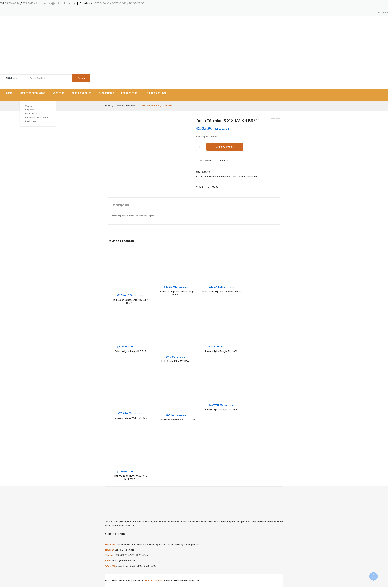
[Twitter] (228, 187)
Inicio (107, 106)
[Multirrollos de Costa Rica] (15, 33)
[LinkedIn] (242, 187)
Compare (224, 160)
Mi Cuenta (383, 12)
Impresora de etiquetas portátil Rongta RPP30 (176, 293)
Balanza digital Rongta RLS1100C (221, 351)
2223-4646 (12, 3)
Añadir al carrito (225, 147)
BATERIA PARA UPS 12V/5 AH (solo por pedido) (273, 121)
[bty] (150, 145)
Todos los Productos (125, 106)
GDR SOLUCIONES (153, 580)
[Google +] (237, 187)
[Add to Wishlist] (114, 257)
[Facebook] (223, 187)
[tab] (120, 205)
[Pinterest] (233, 187)
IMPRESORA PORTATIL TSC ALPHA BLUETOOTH (130, 478)
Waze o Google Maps (124, 550)
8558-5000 (136, 3)
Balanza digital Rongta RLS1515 (130, 351)
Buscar (81, 78)
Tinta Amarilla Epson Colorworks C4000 (221, 291)
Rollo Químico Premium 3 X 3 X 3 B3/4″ (176, 419)
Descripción (120, 205)
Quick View (114, 268)
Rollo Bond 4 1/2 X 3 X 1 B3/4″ (175, 361)
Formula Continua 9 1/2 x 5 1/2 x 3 (130, 418)
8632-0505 (119, 3)
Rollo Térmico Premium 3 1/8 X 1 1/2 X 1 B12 (278, 121)
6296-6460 (102, 3)
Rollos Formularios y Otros (223, 176)
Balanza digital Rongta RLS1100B (221, 409)
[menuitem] (9, 93)
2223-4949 (29, 3)
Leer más (130, 289)
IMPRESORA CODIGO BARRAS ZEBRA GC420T (130, 301)
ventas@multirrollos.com (59, 3)
